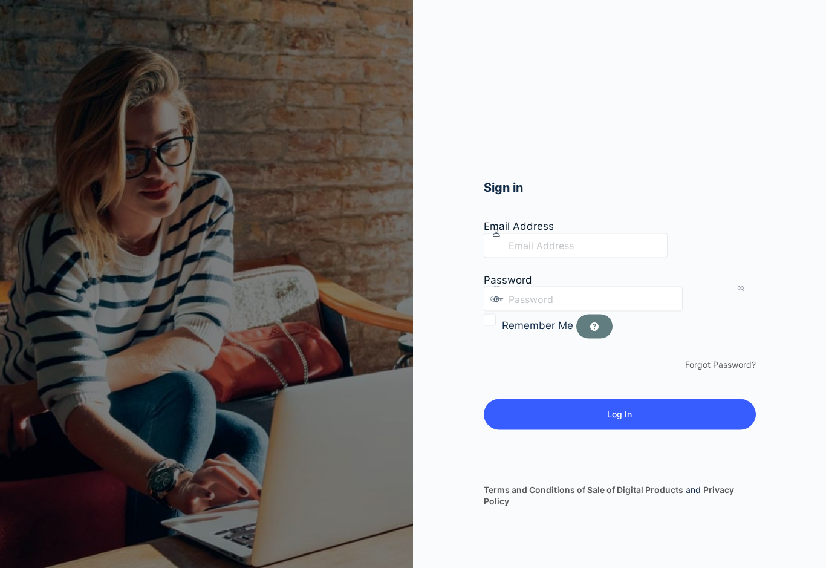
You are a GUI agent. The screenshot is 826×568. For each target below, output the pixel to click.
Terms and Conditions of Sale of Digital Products (583, 489)
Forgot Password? (720, 364)
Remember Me (537, 325)
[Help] (594, 326)
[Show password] (694, 299)
